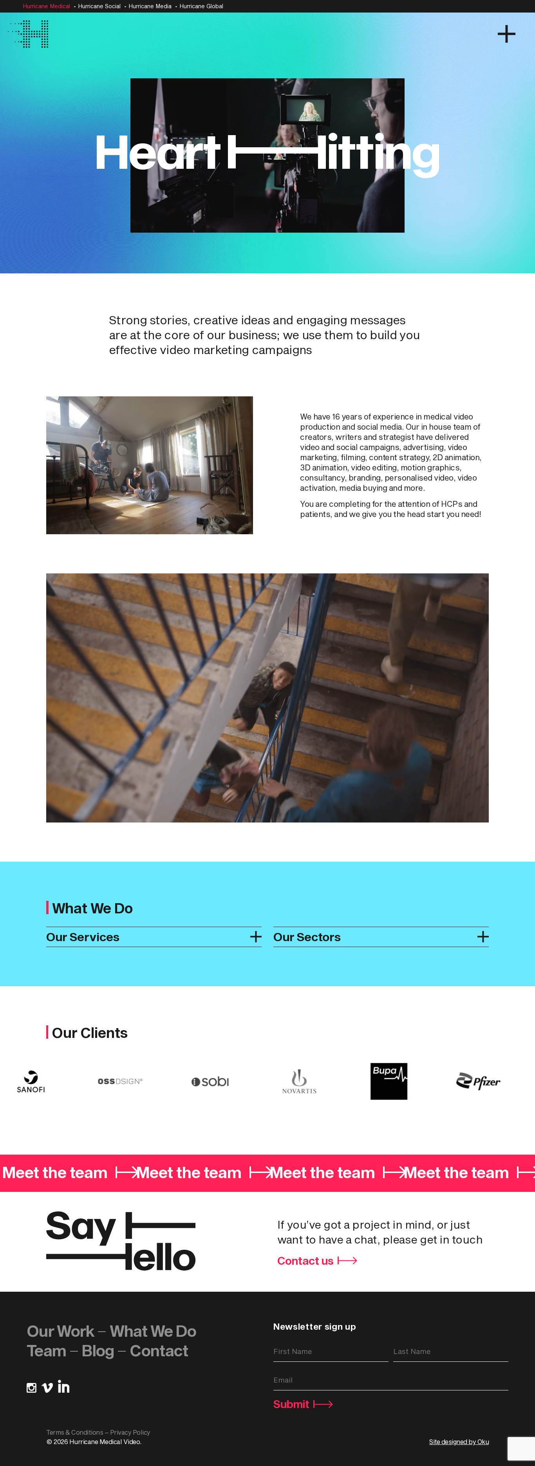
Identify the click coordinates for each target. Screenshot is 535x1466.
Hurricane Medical (46, 6)
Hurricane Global (201, 6)
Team (46, 1350)
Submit (291, 1404)
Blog (98, 1350)
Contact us (305, 1260)
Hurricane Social (99, 6)
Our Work (60, 1330)
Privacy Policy (130, 1432)
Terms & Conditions (74, 1432)
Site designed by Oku (459, 1441)
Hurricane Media (150, 6)
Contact (159, 1350)
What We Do (153, 1330)
